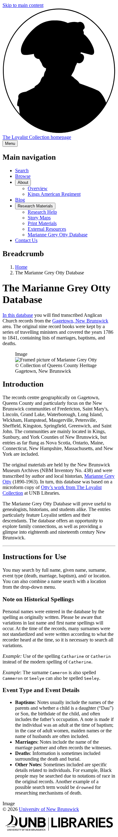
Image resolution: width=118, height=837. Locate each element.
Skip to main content (23, 5)
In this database (18, 315)
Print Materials (42, 223)
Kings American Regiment (54, 194)
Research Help (42, 212)
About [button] (23, 182)
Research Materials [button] (35, 206)
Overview (38, 188)
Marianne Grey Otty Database (57, 234)
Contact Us (26, 240)
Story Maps (39, 217)
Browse (23, 176)
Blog (20, 199)
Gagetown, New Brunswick (80, 320)
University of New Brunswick (49, 809)
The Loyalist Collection (37, 137)
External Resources (47, 229)
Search (22, 170)
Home (21, 267)
